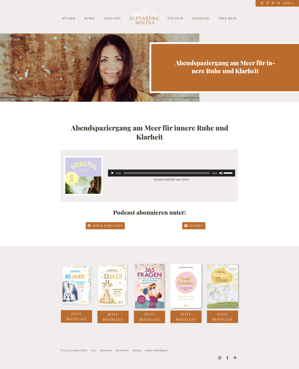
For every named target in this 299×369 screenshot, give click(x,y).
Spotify (195, 226)
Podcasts (112, 18)
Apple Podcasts (107, 226)
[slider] (228, 173)
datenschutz (122, 350)
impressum (106, 350)
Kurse (89, 18)
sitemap (136, 350)
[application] (171, 173)
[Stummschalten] (221, 173)
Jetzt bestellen (76, 316)
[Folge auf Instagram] (220, 358)
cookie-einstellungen (156, 350)
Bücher (68, 18)
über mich (227, 18)
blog (93, 350)
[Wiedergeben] (112, 173)
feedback (200, 18)
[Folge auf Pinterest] (235, 358)
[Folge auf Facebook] (227, 358)
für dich (175, 18)
